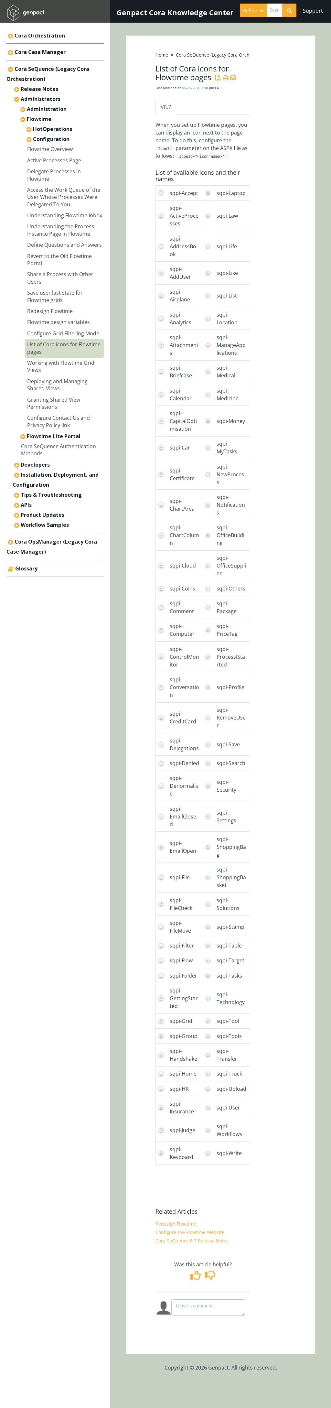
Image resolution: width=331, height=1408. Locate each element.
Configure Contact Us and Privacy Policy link (58, 421)
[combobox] (274, 10)
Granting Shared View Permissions (53, 403)
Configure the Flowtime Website (189, 1232)
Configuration (51, 139)
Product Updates (42, 514)
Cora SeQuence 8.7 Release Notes (192, 1241)
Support (313, 10)
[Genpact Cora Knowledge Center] (25, 8)
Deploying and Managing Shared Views (57, 385)
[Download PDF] (218, 77)
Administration (47, 109)
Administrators (40, 99)
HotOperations (52, 129)
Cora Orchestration (40, 35)
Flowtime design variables (58, 322)
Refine (250, 10)
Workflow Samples (45, 524)
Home (161, 55)
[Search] (289, 10)
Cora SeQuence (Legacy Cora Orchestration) (223, 55)
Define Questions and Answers (64, 244)
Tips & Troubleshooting (51, 494)
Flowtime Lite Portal (53, 436)
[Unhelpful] (210, 1277)
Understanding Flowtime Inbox (64, 215)
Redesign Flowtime (50, 311)
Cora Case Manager (40, 52)
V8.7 (166, 107)
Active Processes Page (54, 160)
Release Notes (39, 88)
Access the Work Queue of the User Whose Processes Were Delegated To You (63, 197)
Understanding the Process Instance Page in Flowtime (60, 230)
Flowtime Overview (50, 149)
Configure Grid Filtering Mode (63, 333)
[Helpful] (196, 1277)
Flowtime (39, 119)
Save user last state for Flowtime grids (55, 296)
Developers (35, 464)
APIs (26, 504)
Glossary (26, 568)
